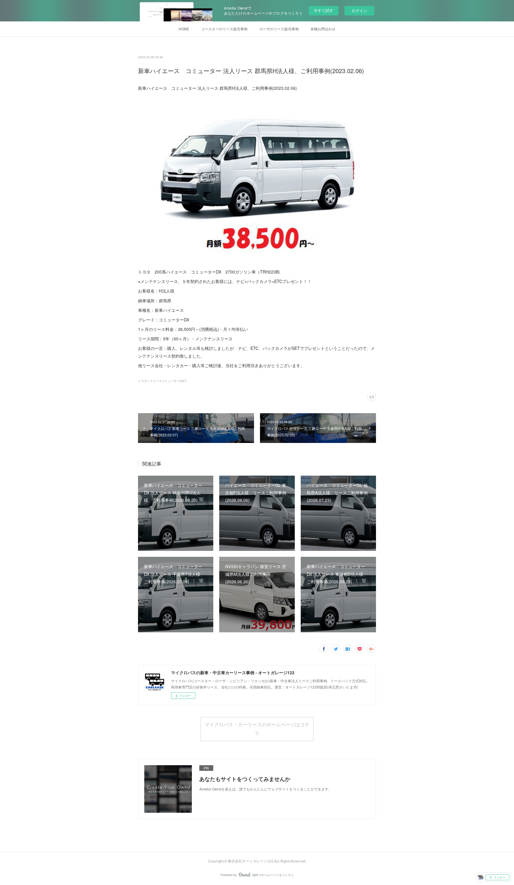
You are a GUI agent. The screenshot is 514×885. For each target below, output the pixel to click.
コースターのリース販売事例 (224, 28)
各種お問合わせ (323, 28)
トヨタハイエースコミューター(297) (162, 381)
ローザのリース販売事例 (279, 28)
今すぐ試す (323, 10)
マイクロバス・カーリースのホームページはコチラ (257, 728)
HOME (183, 28)
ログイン (359, 10)
